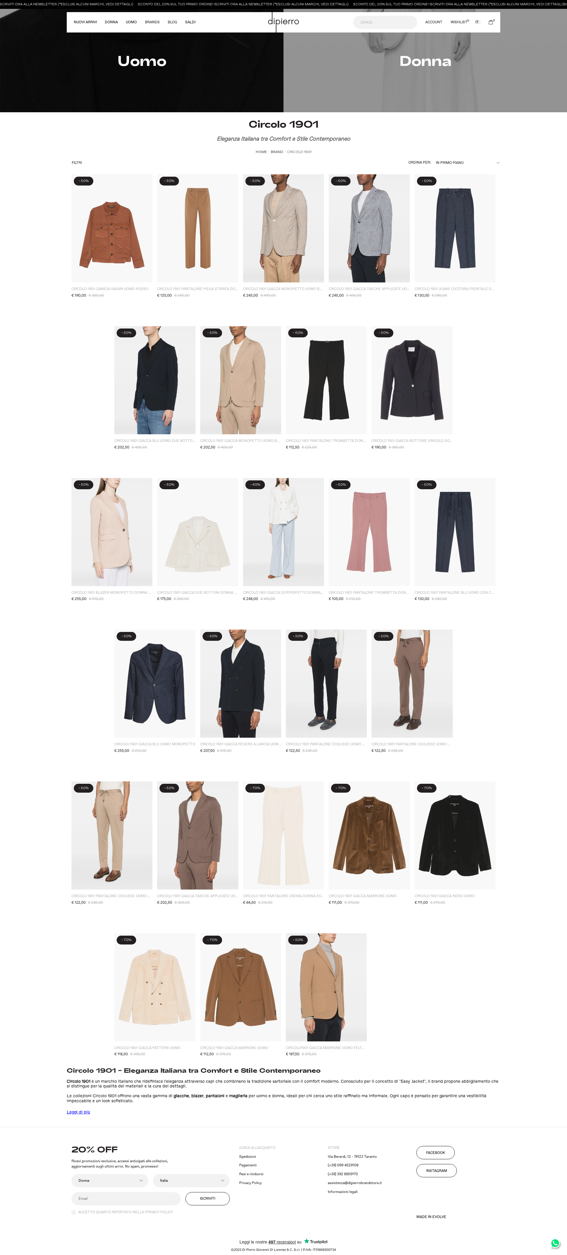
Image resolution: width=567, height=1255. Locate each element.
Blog (172, 22)
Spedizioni (247, 1157)
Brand (277, 152)
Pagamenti (248, 1165)
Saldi (190, 22)
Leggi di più (78, 1112)
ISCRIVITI (207, 1199)
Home (261, 152)
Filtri (77, 163)
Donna (111, 22)
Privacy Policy (250, 1183)
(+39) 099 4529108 (343, 1165)
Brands (152, 22)
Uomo (131, 22)
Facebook (435, 1153)
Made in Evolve (431, 1217)
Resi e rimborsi (251, 1174)
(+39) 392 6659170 (343, 1174)
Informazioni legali (343, 1192)
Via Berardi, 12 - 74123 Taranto (352, 1157)
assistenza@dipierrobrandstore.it (355, 1183)
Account (433, 22)
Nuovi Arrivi (85, 22)
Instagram (436, 1171)
